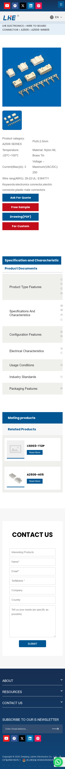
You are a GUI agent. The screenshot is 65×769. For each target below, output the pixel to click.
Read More (34, 452)
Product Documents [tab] (21, 268)
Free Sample (20, 207)
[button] (58, 762)
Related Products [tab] (22, 429)
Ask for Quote (20, 198)
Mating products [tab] (21, 418)
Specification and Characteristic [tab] (32, 260)
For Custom (20, 226)
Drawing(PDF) (20, 217)
